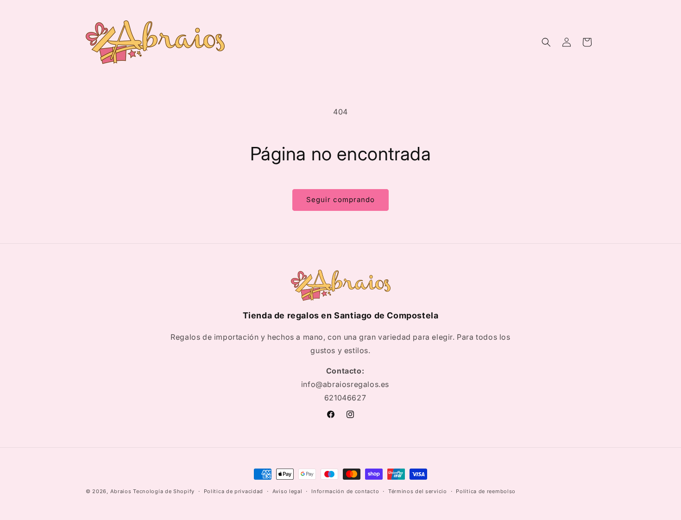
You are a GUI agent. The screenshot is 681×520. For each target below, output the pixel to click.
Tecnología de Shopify (164, 491)
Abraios (121, 491)
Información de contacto (345, 491)
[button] (546, 42)
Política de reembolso (486, 491)
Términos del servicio (417, 491)
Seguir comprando (340, 199)
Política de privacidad (233, 491)
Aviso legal (287, 491)
